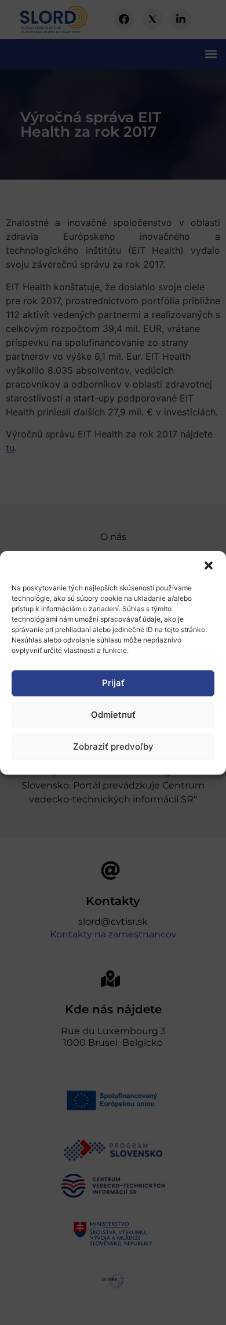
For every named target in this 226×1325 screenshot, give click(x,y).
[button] (208, 565)
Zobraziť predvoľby (113, 746)
